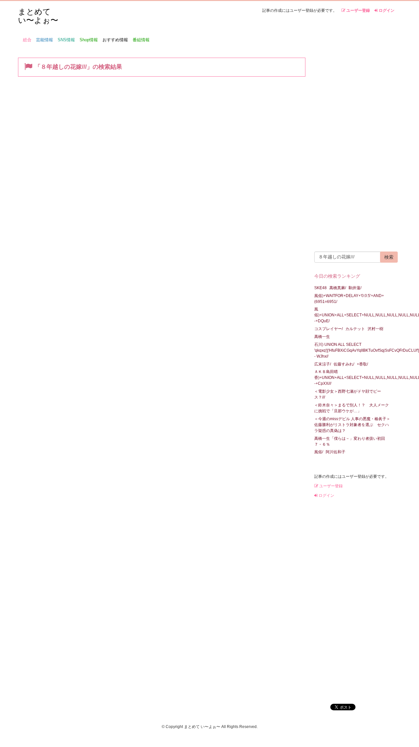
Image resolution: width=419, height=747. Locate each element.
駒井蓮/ (355, 288)
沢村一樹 (375, 329)
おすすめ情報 (115, 39)
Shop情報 (89, 39)
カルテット (355, 329)
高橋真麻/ (337, 288)
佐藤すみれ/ (344, 364)
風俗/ (318, 452)
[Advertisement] (353, 149)
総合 (27, 39)
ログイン (386, 10)
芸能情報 (44, 39)
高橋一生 (322, 336)
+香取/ (362, 364)
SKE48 (320, 288)
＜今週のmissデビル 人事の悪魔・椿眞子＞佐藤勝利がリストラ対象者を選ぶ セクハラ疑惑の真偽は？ (352, 425)
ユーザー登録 (357, 10)
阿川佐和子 (335, 452)
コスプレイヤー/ (328, 329)
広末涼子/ (322, 364)
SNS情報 (66, 39)
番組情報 (141, 39)
